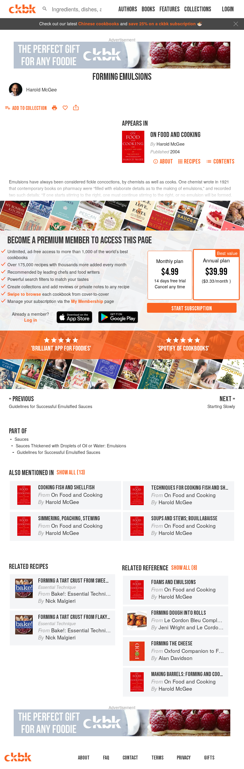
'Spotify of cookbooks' (183, 348)
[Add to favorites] (65, 107)
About (166, 161)
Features (169, 9)
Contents (223, 161)
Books (148, 9)
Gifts (209, 758)
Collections (197, 9)
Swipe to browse (24, 294)
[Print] (54, 107)
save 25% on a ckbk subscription (162, 24)
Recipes (192, 161)
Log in (30, 320)
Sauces (22, 439)
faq (106, 758)
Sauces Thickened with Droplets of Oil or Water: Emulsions (71, 446)
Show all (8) (184, 568)
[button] (44, 9)
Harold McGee (41, 89)
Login (228, 9)
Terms (157, 758)
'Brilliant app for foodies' (61, 348)
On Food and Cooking (175, 134)
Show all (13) (71, 472)
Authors (127, 9)
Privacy (184, 758)
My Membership (87, 301)
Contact (130, 758)
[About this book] (133, 133)
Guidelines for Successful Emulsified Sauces (58, 452)
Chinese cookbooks (98, 24)
